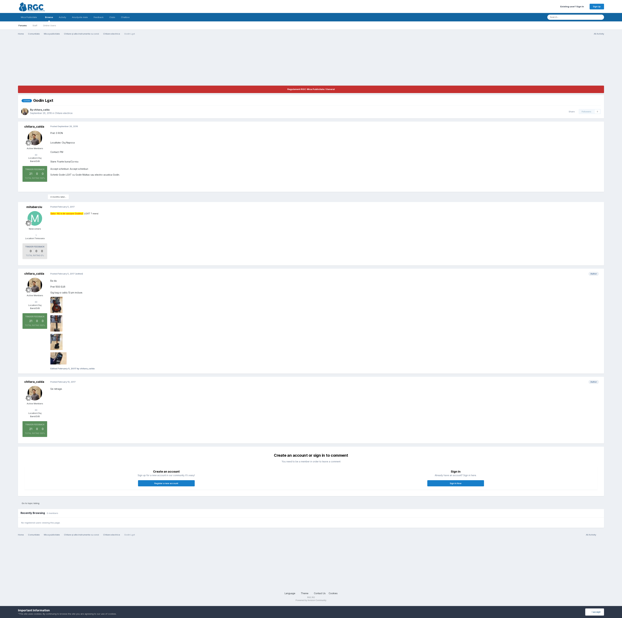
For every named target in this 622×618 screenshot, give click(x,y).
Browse (49, 17)
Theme (305, 593)
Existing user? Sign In (572, 6)
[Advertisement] (77, 63)
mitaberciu (34, 207)
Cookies (333, 593)
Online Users (49, 25)
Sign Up (597, 6)
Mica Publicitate (29, 17)
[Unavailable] (56, 304)
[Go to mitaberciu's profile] (35, 218)
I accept (595, 612)
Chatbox (125, 17)
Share (571, 111)
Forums (22, 25)
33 (35, 155)
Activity (62, 17)
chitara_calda (42, 109)
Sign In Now (455, 483)
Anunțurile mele (80, 17)
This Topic (588, 17)
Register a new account (166, 483)
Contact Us (320, 593)
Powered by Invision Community (311, 600)
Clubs (112, 17)
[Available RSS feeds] (601, 535)
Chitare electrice (64, 113)
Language (290, 593)
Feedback (99, 17)
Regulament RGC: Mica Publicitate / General (311, 89)
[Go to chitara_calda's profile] (24, 111)
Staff (35, 25)
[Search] (600, 17)
